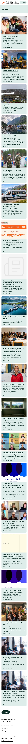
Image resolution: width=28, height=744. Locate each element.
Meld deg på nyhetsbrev (7, 741)
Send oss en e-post (7, 726)
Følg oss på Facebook (7, 731)
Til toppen (5, 712)
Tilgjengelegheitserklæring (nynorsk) (10, 736)
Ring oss (4, 728)
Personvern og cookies (6, 738)
